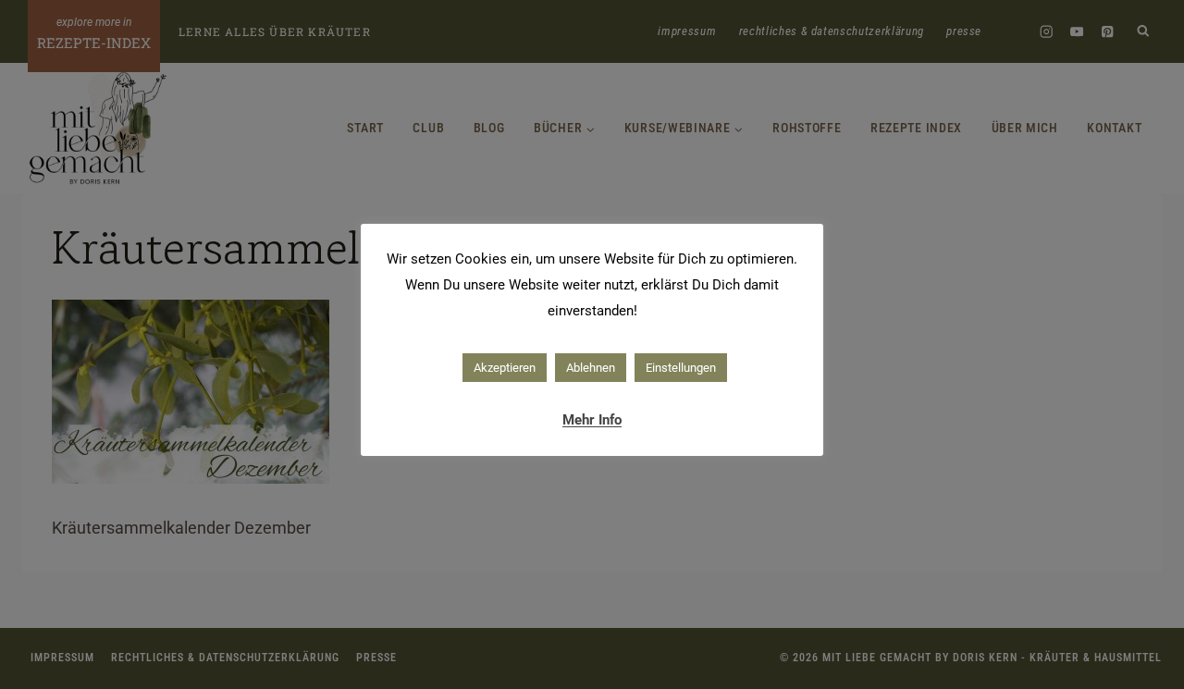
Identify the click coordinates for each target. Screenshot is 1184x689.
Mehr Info (592, 420)
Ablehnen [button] (590, 368)
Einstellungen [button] (681, 368)
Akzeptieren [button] (505, 368)
